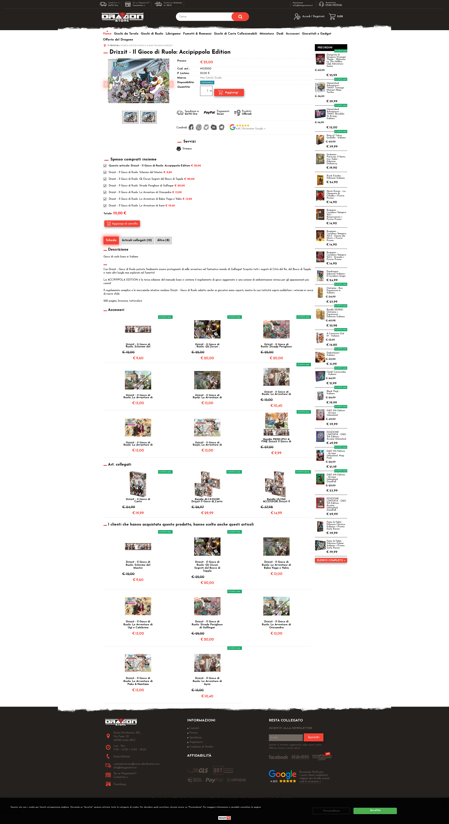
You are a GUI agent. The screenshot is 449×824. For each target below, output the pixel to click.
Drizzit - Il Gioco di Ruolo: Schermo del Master (136, 172)
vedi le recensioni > (310, 781)
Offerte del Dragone (118, 39)
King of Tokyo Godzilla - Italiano (336, 136)
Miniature (267, 33)
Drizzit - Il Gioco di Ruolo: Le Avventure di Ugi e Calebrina (138, 444)
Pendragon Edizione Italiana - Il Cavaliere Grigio (336, 273)
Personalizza (331, 811)
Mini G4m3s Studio (211, 78)
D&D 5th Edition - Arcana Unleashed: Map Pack (336, 454)
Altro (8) (163, 240)
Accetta (375, 810)
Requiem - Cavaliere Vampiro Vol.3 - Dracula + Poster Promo (336, 256)
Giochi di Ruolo (152, 33)
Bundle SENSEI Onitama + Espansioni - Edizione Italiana (336, 313)
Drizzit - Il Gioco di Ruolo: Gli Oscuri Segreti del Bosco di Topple (146, 179)
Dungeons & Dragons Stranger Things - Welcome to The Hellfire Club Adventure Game (336, 60)
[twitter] (206, 127)
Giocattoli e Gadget (316, 33)
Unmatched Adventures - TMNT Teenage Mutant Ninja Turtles (335, 87)
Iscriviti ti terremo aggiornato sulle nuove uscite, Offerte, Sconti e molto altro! (295, 746)
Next (171, 84)
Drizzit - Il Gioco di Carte (138, 500)
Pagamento (196, 742)
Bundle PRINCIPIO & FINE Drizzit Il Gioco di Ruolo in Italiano (276, 440)
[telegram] (222, 127)
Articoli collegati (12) (137, 240)
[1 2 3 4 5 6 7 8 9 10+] (206, 91)
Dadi (279, 33)
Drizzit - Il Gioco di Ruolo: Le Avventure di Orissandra (140, 192)
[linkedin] (214, 127)
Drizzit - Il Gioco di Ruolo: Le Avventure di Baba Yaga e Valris (145, 199)
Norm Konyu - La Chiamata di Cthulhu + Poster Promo (336, 194)
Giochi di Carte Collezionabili (235, 33)
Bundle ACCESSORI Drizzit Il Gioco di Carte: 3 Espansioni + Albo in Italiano (207, 500)
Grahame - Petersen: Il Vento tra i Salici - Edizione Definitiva (336, 159)
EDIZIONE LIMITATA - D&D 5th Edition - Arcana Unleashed (336, 435)
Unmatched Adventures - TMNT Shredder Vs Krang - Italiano (335, 114)
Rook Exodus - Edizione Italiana (336, 177)
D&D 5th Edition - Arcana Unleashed (336, 412)
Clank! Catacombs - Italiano (336, 373)
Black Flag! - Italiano (333, 392)
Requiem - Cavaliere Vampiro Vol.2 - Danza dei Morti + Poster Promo (336, 236)
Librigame (173, 33)
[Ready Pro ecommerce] (224, 818)
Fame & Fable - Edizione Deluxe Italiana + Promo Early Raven (336, 544)
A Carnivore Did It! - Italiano (335, 334)
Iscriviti (313, 737)
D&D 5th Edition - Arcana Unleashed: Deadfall (336, 478)
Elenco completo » (331, 560)
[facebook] (191, 127)
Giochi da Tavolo (126, 33)
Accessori (293, 33)
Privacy (17, 811)
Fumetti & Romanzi (197, 33)
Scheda (111, 240)
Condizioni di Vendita (201, 747)
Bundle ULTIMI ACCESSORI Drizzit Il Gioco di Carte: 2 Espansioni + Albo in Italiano (276, 500)
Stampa (187, 148)
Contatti (194, 728)
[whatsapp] (199, 127)
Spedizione (195, 737)
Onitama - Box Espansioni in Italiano (335, 290)
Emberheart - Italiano (334, 354)
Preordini (325, 47)
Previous (105, 84)
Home (107, 33)
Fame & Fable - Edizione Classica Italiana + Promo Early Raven (336, 525)
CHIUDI (444, 802)
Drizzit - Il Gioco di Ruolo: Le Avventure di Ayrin (137, 205)
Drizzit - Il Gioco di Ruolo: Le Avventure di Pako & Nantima (207, 444)
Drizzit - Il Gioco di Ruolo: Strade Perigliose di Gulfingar (141, 185)
